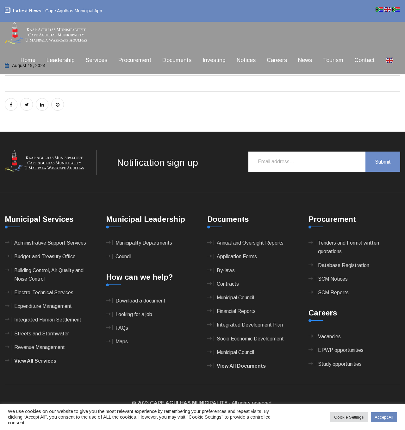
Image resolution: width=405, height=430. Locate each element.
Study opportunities (340, 364)
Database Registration (343, 265)
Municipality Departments (143, 243)
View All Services (35, 361)
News (305, 60)
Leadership (61, 60)
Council (123, 256)
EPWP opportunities (341, 350)
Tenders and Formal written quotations (348, 247)
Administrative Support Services (50, 243)
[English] (390, 60)
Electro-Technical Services (43, 292)
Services (96, 60)
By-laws (226, 270)
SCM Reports (333, 292)
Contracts (228, 284)
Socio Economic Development (250, 338)
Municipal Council (235, 297)
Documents (176, 60)
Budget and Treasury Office (45, 256)
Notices (246, 60)
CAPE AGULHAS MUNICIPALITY (188, 403)
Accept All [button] (384, 417)
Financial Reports (236, 311)
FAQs (121, 328)
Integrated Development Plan (250, 324)
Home (28, 60)
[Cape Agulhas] (46, 33)
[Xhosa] (396, 9)
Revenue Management (39, 347)
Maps (121, 341)
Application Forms (237, 256)
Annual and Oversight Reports (250, 243)
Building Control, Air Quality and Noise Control (49, 275)
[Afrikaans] (380, 9)
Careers (277, 60)
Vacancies (329, 336)
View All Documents (241, 366)
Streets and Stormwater (41, 333)
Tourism (333, 60)
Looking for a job (133, 314)
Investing (214, 60)
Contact (364, 60)
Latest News (27, 10)
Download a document (140, 300)
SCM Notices (333, 279)
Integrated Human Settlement (47, 319)
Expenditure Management (43, 306)
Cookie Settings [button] (349, 417)
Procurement (134, 60)
